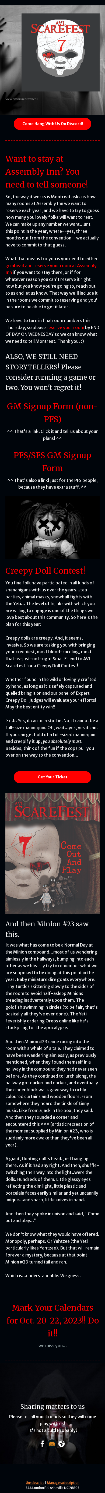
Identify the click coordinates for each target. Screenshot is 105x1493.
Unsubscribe (35, 1483)
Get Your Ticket (53, 777)
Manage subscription (63, 1483)
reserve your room (65, 327)
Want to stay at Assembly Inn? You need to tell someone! (46, 172)
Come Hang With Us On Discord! (52, 123)
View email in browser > (21, 99)
